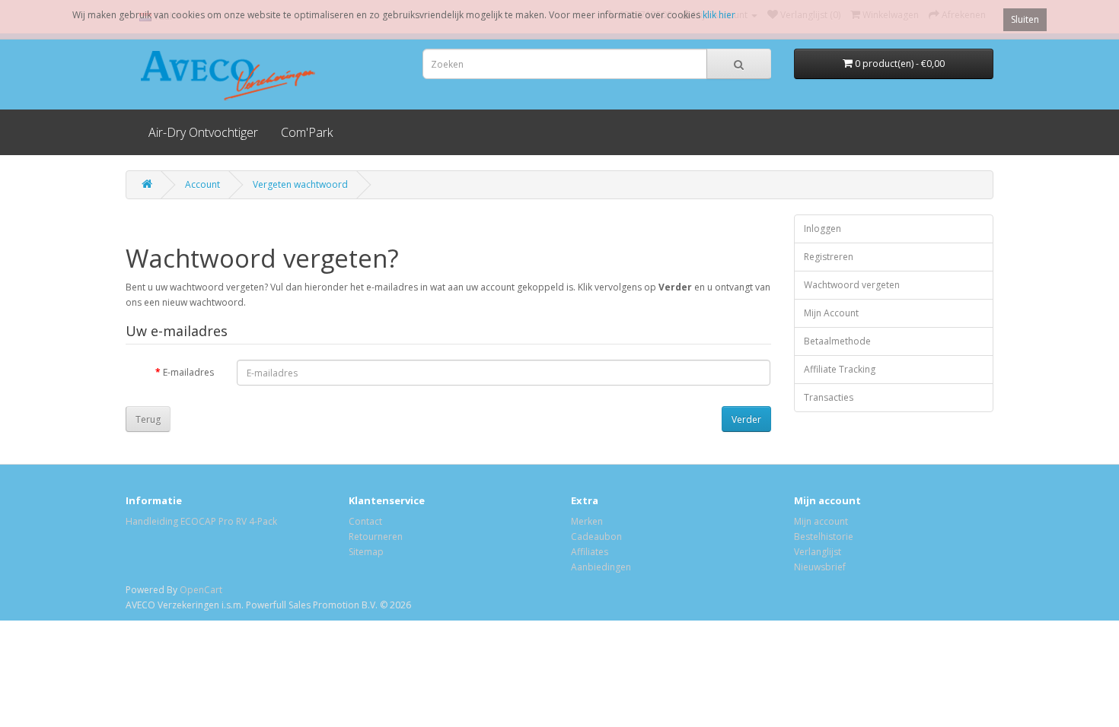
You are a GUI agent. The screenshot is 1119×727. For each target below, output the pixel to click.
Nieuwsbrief (820, 566)
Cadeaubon (596, 536)
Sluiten (1025, 19)
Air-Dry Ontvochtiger (203, 132)
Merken (587, 521)
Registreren (828, 256)
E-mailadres (188, 372)
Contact (365, 521)
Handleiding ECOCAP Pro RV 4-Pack (201, 521)
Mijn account (821, 521)
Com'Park (307, 132)
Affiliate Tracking (839, 369)
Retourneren (376, 536)
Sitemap (366, 551)
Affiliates (589, 551)
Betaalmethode (837, 341)
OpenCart (201, 589)
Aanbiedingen (601, 566)
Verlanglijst (817, 551)
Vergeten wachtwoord (300, 184)
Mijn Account (831, 312)
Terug (148, 419)
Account (202, 184)
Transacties (828, 397)
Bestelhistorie (823, 536)
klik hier (719, 14)
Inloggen (822, 228)
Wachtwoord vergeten (852, 284)
